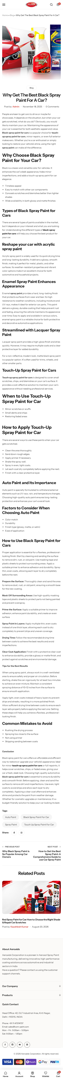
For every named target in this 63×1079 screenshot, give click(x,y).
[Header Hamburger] (5, 4)
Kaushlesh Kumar (19, 926)
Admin (15, 106)
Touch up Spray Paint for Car (39, 824)
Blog (12, 15)
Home (5, 15)
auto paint (10, 817)
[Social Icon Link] (5, 1045)
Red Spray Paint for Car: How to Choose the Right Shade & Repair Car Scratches (31, 921)
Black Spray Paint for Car (36, 817)
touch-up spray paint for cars (27, 765)
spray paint (11, 824)
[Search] (51, 5)
